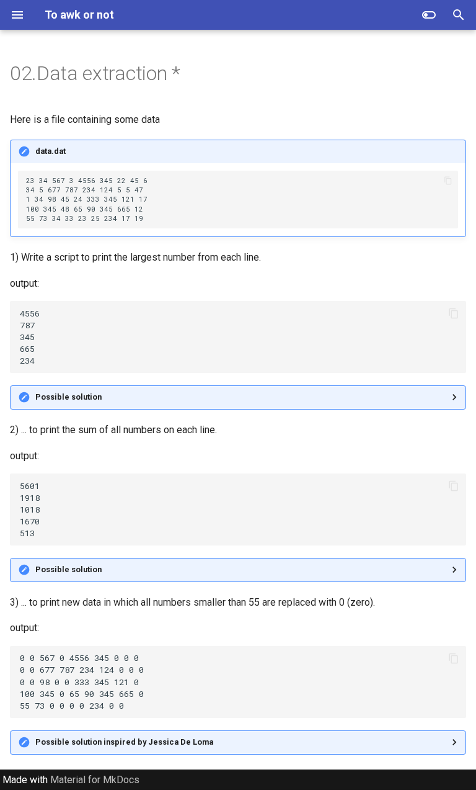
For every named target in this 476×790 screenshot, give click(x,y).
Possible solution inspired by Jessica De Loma (124, 742)
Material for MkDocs (94, 780)
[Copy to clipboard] (448, 181)
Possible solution (68, 397)
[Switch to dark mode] (428, 14)
